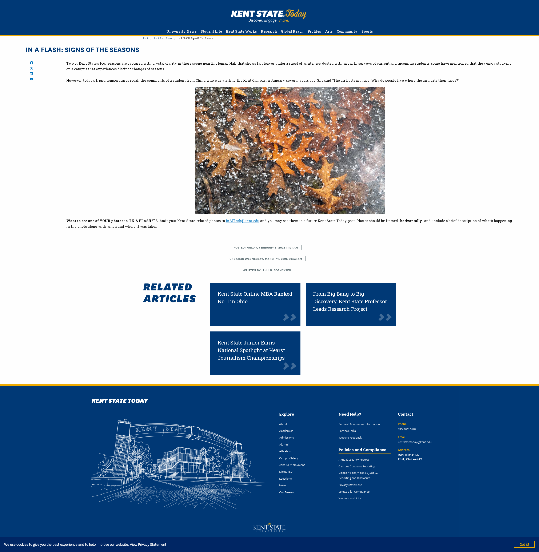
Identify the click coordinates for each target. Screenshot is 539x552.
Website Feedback (350, 437)
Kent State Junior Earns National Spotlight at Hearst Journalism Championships (251, 350)
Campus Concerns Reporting (357, 466)
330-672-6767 (407, 429)
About (283, 424)
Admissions (286, 437)
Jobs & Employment (292, 464)
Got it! (524, 544)
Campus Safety (288, 458)
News (282, 485)
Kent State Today (269, 16)
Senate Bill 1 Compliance (354, 491)
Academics (286, 430)
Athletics (285, 451)
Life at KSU (285, 471)
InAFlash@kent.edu (242, 220)
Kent (145, 38)
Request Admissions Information (359, 424)
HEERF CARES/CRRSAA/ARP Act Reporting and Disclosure (359, 475)
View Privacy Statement (148, 544)
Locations (285, 478)
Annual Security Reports (354, 459)
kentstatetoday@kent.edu (415, 441)
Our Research (287, 492)
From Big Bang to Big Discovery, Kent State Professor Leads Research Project (350, 301)
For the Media (347, 430)
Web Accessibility (350, 498)
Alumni (283, 444)
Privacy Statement (350, 484)
